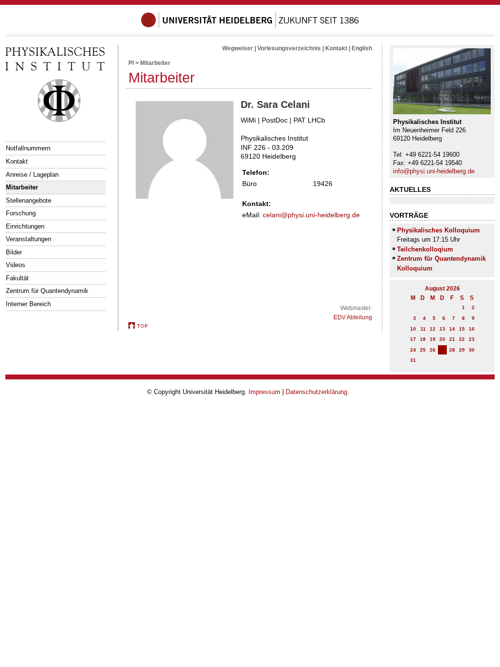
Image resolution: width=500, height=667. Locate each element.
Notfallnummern (28, 148)
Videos (15, 265)
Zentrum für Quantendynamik (47, 290)
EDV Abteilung (352, 317)
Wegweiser (237, 48)
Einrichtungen (25, 226)
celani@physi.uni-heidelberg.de (311, 215)
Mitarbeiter (22, 187)
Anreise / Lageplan (32, 174)
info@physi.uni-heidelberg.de (434, 171)
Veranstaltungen (28, 239)
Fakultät (17, 278)
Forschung (21, 213)
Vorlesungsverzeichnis (289, 48)
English (362, 48)
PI (131, 63)
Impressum (264, 392)
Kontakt (17, 161)
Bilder (14, 252)
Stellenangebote (28, 200)
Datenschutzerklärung (316, 392)
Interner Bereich (28, 304)
